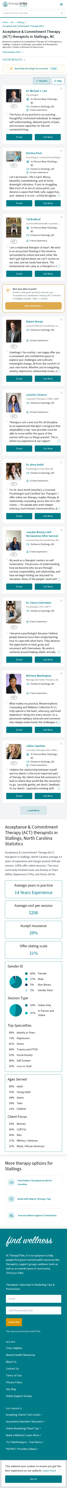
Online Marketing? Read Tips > (23, 1428)
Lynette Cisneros (36, 395)
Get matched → (33, 306)
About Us (11, 1362)
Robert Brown (34, 322)
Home (5, 22)
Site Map (11, 1389)
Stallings (21, 22)
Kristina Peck (34, 153)
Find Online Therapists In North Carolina (35, 1182)
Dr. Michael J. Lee (36, 91)
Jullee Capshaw (35, 746)
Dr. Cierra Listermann (38, 603)
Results (43, 81)
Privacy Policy (14, 1382)
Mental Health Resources (20, 1355)
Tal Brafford (33, 219)
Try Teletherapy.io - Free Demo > (25, 1442)
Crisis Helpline (14, 1348)
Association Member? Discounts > (25, 1422)
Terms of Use (14, 1375)
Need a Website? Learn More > (23, 1435)
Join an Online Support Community (37, 1215)
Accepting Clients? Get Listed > (24, 1415)
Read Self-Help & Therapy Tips (34, 1199)
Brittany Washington (38, 676)
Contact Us (12, 1369)
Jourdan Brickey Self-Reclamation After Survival (42, 534)
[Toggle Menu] (61, 4)
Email (19, 137)
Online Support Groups (19, 1396)
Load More (33, 810)
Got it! (33, 1479)
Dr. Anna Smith (35, 465)
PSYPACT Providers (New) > (22, 1449)
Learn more (49, 1471)
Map (59, 81)
